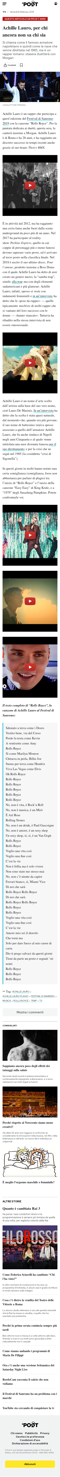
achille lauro (20, 991)
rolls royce (20, 1000)
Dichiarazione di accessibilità (30, 1443)
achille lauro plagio (15, 996)
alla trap (17, 281)
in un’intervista (42, 296)
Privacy (44, 1433)
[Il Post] (29, 3)
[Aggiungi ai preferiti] (21, 65)
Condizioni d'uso (30, 1440)
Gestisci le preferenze (30, 1436)
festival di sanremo (43, 996)
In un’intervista (44, 410)
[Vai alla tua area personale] (55, 3)
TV (4, 11)
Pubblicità (31, 1433)
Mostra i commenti (30, 1012)
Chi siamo (17, 1433)
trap (34, 1000)
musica (7, 1000)
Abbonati (30, 1464)
